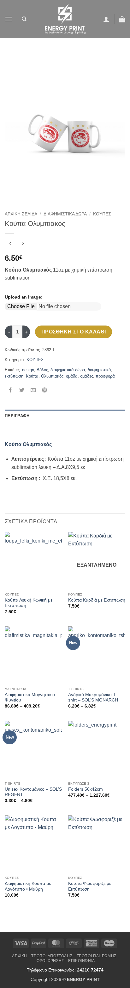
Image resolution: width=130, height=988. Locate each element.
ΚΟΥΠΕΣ (102, 214)
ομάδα (72, 376)
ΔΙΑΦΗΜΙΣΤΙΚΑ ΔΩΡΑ (65, 214)
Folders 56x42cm (85, 789)
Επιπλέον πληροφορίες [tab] (32, 428)
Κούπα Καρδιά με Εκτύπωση (96, 600)
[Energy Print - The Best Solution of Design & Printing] (65, 19)
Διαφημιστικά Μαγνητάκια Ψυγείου (30, 697)
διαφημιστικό (99, 369)
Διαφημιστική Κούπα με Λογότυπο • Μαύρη (28, 886)
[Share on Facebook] (10, 390)
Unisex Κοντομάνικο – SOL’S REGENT (33, 792)
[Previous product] (23, 244)
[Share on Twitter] (22, 390)
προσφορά (105, 376)
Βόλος (42, 369)
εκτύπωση (14, 376)
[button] (8, 19)
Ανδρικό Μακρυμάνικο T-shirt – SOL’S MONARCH (93, 697)
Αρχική (19, 956)
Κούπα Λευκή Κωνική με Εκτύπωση (28, 603)
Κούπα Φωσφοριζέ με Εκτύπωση (89, 886)
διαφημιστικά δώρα (67, 369)
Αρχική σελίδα (21, 214)
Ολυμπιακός (52, 376)
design (28, 369)
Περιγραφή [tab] (17, 415)
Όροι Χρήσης (50, 960)
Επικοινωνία (81, 960)
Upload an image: (24, 297)
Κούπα (32, 376)
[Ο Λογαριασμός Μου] (106, 19)
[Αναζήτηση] (24, 19)
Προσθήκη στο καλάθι (73, 331)
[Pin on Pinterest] (44, 390)
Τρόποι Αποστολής (51, 956)
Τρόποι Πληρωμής (96, 956)
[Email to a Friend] (33, 390)
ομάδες (86, 376)
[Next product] (10, 244)
